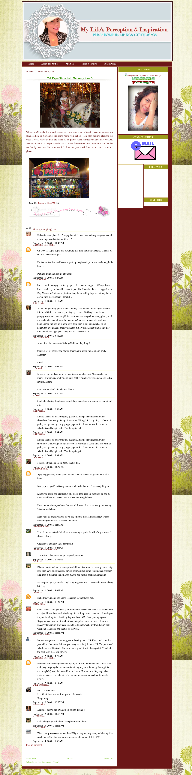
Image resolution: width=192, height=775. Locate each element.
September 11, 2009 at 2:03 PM (48, 547)
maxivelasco (39, 337)
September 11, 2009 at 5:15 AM (48, 300)
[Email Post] (57, 203)
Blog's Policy (110, 63)
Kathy (36, 410)
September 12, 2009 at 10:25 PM (48, 702)
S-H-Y (36, 302)
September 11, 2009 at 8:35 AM (48, 409)
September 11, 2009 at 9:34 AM (48, 432)
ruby (35, 456)
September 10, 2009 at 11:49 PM (48, 243)
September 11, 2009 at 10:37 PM (48, 601)
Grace (36, 703)
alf (34, 395)
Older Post (108, 758)
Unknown (38, 468)
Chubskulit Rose (41, 244)
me (34, 591)
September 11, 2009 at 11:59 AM (48, 524)
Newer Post (31, 758)
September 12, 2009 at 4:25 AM (48, 656)
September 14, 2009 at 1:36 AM (48, 741)
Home (31, 63)
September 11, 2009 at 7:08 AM (48, 366)
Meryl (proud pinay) (43, 229)
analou (36, 603)
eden (35, 368)
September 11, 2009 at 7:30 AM (48, 393)
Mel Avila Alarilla (42, 634)
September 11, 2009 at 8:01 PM (48, 590)
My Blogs (70, 63)
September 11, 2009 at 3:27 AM (48, 277)
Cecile (36, 561)
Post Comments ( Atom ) (48, 761)
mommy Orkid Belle (43, 549)
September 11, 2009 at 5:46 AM (48, 335)
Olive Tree (38, 684)
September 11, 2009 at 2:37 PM (48, 559)
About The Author (50, 63)
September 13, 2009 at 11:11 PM (48, 725)
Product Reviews (90, 63)
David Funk (39, 526)
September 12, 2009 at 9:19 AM (48, 683)
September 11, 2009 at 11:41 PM (48, 632)
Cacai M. (37, 279)
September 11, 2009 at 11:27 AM (48, 466)
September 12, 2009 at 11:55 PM (48, 713)
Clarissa (37, 727)
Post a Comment (34, 744)
